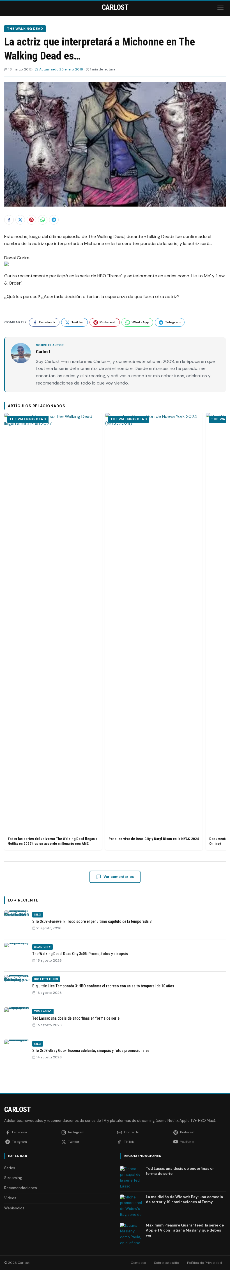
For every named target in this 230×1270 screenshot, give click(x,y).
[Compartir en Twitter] (20, 220)
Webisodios (14, 1208)
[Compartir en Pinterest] (31, 220)
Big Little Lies (46, 979)
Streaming (13, 1177)
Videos (10, 1198)
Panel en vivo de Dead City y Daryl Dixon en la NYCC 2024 (154, 839)
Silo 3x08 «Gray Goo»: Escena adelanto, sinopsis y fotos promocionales (91, 1050)
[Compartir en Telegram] (54, 220)
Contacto (138, 1262)
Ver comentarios (119, 876)
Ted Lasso (43, 1011)
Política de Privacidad (204, 1262)
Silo (37, 914)
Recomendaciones (20, 1188)
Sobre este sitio (166, 1262)
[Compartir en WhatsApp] (42, 220)
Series (9, 1168)
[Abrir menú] (221, 8)
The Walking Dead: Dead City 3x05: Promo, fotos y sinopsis (80, 953)
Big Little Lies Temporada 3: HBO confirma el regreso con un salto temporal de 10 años (103, 986)
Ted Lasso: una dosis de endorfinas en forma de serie (75, 1018)
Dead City (42, 947)
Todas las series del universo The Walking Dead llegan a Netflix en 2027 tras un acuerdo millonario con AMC (52, 841)
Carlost (17, 1109)
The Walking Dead (25, 28)
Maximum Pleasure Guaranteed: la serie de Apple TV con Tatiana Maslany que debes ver (185, 1230)
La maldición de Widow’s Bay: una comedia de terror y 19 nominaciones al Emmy (184, 1199)
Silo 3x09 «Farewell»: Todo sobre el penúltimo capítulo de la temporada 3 (91, 921)
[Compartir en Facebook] (9, 220)
